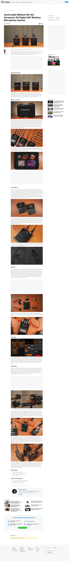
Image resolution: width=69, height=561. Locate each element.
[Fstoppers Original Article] (41, 24)
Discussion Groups (22, 550)
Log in (29, 527)
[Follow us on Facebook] (53, 18)
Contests (28, 2)
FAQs (37, 551)
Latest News (14, 548)
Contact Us (37, 549)
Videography (26, 485)
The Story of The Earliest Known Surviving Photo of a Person (59, 109)
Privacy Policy (47, 553)
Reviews (17, 2)
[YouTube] (21, 494)
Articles (13, 2)
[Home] (6, 2)
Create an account (15, 538)
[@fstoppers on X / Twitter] (55, 18)
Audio (12, 10)
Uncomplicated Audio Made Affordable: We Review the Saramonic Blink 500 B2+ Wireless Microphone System (16, 510)
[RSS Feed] (59, 18)
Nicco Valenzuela (7, 23)
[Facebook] (20, 494)
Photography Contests (23, 551)
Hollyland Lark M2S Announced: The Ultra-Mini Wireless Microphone (37, 502)
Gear (20, 485)
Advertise (37, 550)
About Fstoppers (38, 548)
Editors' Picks (21, 548)
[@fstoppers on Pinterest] (57, 18)
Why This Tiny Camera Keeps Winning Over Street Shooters (58, 116)
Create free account (22, 527)
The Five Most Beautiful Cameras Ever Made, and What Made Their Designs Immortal (59, 102)
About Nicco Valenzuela (22, 489)
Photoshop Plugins (30, 549)
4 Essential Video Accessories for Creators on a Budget (36, 505)
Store (32, 2)
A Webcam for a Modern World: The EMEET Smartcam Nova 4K (36, 509)
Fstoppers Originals (16, 485)
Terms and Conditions (51, 553)
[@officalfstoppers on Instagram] (48, 18)
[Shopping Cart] (61, 2)
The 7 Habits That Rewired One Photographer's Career (58, 112)
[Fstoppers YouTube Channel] (51, 18)
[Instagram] (18, 494)
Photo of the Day (22, 549)
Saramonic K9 (14, 93)
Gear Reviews (8, 10)
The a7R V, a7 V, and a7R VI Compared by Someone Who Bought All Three (58, 105)
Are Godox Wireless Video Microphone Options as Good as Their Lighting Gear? (16, 505)
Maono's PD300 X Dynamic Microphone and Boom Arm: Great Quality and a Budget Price (16, 502)
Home (4, 10)
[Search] (59, 2)
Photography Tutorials (31, 548)
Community (23, 2)
